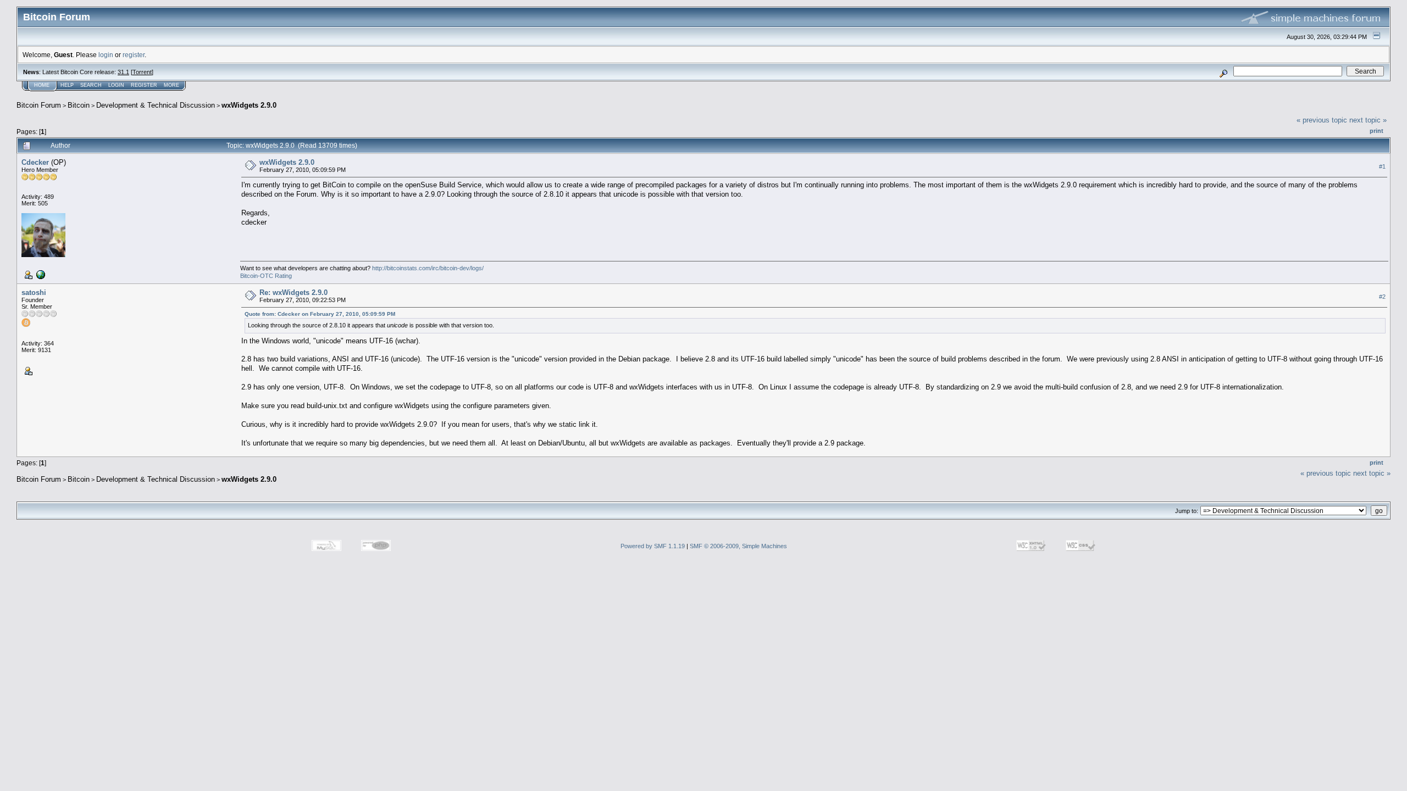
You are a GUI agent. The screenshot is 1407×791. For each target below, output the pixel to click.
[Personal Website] (39, 274)
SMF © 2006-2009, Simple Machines (738, 546)
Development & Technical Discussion (155, 105)
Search (91, 85)
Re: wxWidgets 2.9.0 (293, 292)
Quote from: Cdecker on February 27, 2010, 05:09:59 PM (320, 314)
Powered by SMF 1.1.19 (653, 546)
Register (144, 85)
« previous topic (1322, 120)
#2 (1382, 296)
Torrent (142, 72)
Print (1376, 130)
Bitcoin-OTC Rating (266, 275)
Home (41, 85)
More (171, 85)
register (134, 54)
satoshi (33, 292)
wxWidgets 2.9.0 (248, 105)
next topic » (1368, 120)
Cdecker (35, 162)
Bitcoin (79, 105)
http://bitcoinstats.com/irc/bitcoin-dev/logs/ (428, 268)
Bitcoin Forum (38, 105)
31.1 (123, 72)
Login (116, 85)
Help (67, 85)
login (105, 54)
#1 (1382, 166)
